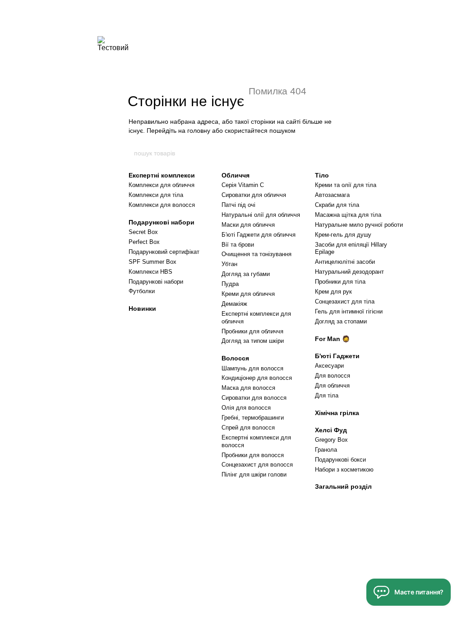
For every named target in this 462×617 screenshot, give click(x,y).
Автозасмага (332, 195)
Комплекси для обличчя (161, 185)
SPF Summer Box (152, 261)
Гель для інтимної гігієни (349, 311)
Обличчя (235, 175)
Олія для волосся (246, 407)
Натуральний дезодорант (349, 271)
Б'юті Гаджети (337, 356)
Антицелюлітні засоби (345, 261)
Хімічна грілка (337, 412)
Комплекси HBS (150, 271)
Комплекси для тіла (156, 195)
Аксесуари (329, 365)
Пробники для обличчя (252, 331)
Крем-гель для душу (343, 234)
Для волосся (332, 375)
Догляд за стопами (341, 321)
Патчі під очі (238, 204)
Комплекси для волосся (162, 204)
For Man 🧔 (332, 338)
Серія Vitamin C (243, 185)
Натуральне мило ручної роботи (359, 224)
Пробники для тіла (340, 281)
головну (198, 130)
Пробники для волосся (253, 455)
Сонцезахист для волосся (257, 464)
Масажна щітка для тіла (348, 214)
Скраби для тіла (337, 204)
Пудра (230, 283)
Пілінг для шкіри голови (254, 474)
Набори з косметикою (344, 469)
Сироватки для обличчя (254, 195)
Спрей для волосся (248, 427)
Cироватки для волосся (254, 397)
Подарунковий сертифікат (164, 251)
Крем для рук (333, 291)
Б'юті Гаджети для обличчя (259, 234)
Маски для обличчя (248, 224)
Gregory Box (331, 439)
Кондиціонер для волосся (257, 377)
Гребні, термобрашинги (253, 417)
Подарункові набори (161, 222)
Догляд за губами (246, 274)
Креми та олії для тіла (345, 185)
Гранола (326, 449)
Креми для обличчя (248, 293)
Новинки (142, 308)
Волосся (235, 358)
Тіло (322, 175)
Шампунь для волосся (252, 368)
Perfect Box (144, 241)
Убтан (229, 264)
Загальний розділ (343, 486)
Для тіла (326, 395)
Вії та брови (238, 244)
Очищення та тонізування (256, 254)
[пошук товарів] (329, 153)
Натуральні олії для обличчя (261, 214)
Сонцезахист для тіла (344, 301)
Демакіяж (234, 303)
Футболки (142, 291)
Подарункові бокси (340, 459)
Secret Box (143, 232)
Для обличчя (332, 385)
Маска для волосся (248, 387)
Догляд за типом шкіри (253, 340)
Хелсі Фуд (331, 430)
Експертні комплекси (162, 175)
